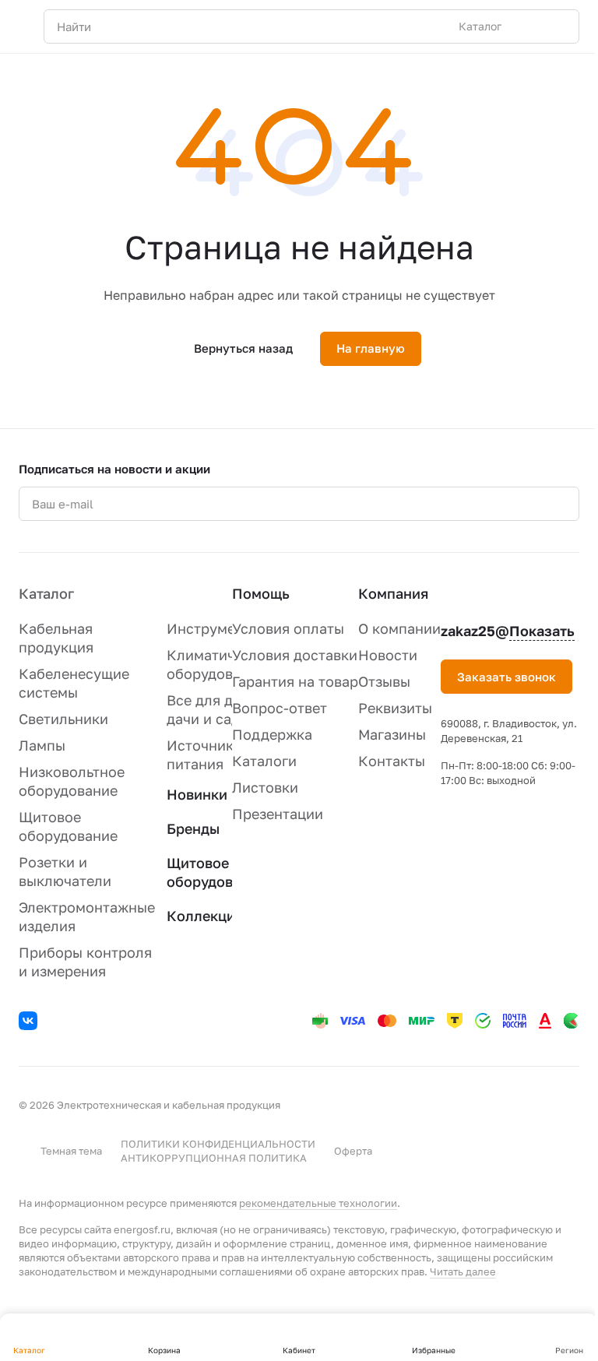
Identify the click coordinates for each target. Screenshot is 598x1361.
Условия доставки (294, 654)
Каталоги (264, 760)
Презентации (277, 813)
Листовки (265, 787)
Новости (387, 654)
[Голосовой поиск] (531, 26)
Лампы (42, 745)
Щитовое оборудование (216, 872)
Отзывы (384, 681)
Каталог (46, 593)
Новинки (197, 794)
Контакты (391, 760)
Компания (393, 593)
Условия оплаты (288, 628)
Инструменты (214, 628)
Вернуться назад (243, 348)
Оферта (353, 1151)
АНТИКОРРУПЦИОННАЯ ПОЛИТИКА (214, 1158)
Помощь (261, 593)
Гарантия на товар (295, 681)
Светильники (63, 718)
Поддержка (272, 734)
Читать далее (463, 1271)
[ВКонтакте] (30, 1023)
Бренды (193, 828)
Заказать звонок (506, 677)
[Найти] (559, 26)
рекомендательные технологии (318, 1203)
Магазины (392, 734)
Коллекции (205, 915)
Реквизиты (395, 707)
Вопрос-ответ (279, 707)
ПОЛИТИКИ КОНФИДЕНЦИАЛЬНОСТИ (218, 1144)
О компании (399, 628)
